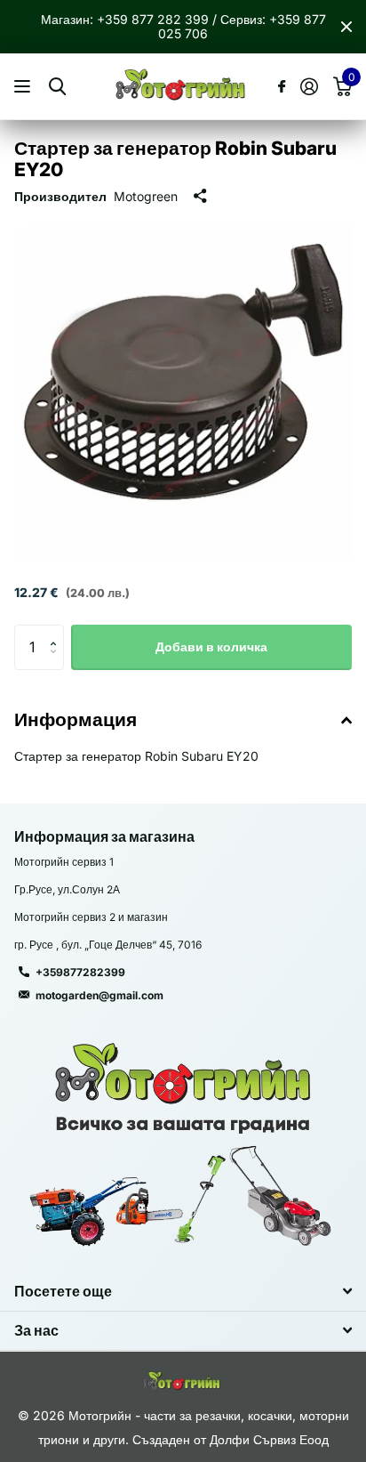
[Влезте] (308, 86)
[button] (57, 631)
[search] (57, 87)
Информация (75, 719)
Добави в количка (211, 646)
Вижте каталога (24, 86)
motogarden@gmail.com (99, 995)
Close (346, 26)
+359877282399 (80, 972)
